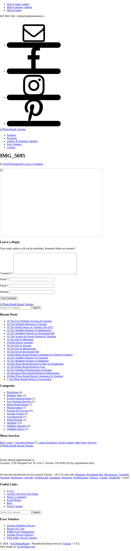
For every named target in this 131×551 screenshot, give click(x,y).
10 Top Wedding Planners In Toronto (27, 324)
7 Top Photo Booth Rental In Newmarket (29, 379)
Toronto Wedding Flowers (21, 525)
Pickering (67, 477)
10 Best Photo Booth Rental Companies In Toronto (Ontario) (39, 354)
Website (4, 291)
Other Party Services (85, 442)
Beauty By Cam (15, 528)
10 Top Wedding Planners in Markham (28, 360)
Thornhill (124, 474)
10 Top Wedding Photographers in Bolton (29, 370)
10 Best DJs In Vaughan (20, 342)
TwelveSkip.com (26, 546)
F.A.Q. (10, 490)
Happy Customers (16, 497)
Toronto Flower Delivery (20, 534)
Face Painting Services (19, 401)
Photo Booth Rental (17, 404)
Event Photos (14, 500)
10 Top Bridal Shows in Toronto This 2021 (30, 327)
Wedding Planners (16, 426)
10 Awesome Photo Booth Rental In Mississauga (33, 373)
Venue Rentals (14, 419)
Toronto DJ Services (18, 410)
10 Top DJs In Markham (20, 339)
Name (4, 279)
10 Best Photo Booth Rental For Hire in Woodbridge (35, 363)
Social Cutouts (66, 442)
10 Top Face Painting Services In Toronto (29, 321)
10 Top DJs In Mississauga (21, 348)
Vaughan (5, 477)
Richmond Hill (95, 474)
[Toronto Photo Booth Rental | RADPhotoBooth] (13, 129)
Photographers (14, 407)
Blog (9, 503)
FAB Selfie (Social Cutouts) (22, 537)
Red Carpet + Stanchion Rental (17, 442)
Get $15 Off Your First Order (22, 494)
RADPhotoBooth (19, 543)
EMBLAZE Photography (20, 531)
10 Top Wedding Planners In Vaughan (27, 357)
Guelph (103, 477)
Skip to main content (18, 4)
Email (4, 285)
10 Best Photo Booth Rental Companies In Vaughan (35, 376)
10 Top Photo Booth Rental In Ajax (26, 367)
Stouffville (114, 477)
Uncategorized (15, 416)
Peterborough (80, 477)
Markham (80, 474)
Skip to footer (14, 10)
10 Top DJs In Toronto (19, 345)
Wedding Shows (16, 429)
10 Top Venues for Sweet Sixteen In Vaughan (31, 336)
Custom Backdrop (47, 442)
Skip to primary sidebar (19, 7)
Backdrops (12, 392)
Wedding (12, 422)
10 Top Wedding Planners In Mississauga (29, 330)
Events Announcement (19, 398)
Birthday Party (15, 395)
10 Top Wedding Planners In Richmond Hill (30, 333)
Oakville (28, 477)
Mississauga (110, 474)
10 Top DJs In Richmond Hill (23, 351)
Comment (6, 273)
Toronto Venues (15, 413)
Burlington (17, 477)
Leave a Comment (33, 164)
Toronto (67, 543)
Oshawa (93, 477)
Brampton (55, 477)
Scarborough (41, 477)
